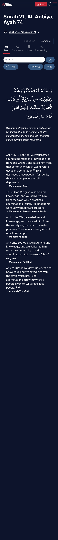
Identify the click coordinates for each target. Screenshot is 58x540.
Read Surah (29, 40)
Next (49, 66)
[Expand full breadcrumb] (5, 31)
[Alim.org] (8, 4)
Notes (29, 50)
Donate (43, 4)
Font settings (42, 50)
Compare (46, 41)
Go (50, 59)
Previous (35, 66)
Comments (17, 50)
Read (6, 50)
